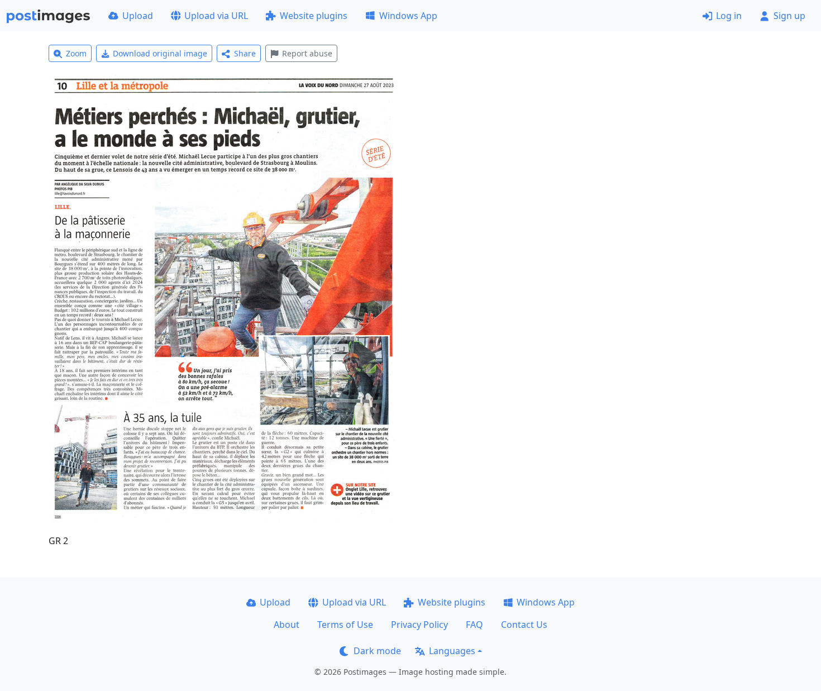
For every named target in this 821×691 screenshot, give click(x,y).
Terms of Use (345, 624)
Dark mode (377, 651)
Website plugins (313, 15)
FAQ (474, 624)
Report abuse (307, 53)
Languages (452, 651)
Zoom (76, 53)
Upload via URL (216, 15)
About (286, 624)
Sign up (789, 15)
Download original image (160, 53)
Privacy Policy (419, 624)
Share (245, 53)
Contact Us (524, 624)
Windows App (408, 15)
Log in (729, 15)
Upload (137, 15)
